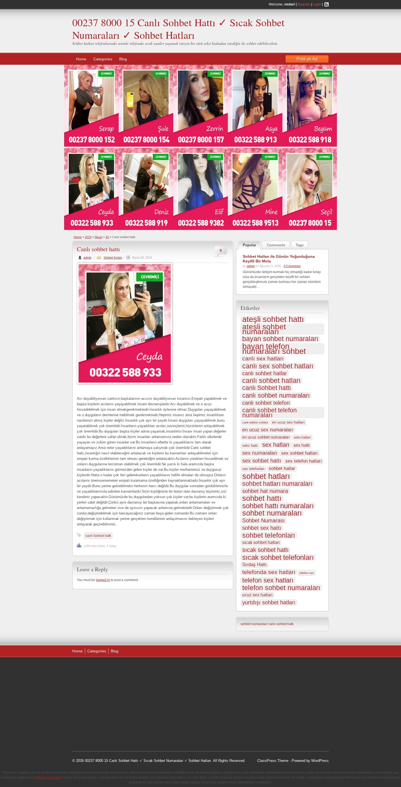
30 (107, 237)
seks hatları (302, 437)
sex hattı (302, 445)
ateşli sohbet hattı (273, 319)
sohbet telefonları (268, 535)
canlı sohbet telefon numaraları (269, 412)
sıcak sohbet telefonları (278, 557)
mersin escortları (99, 723)
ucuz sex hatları (257, 595)
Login (317, 4)
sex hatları (275, 445)
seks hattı (250, 445)
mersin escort (100, 730)
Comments (276, 245)
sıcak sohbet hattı (265, 550)
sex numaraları (259, 453)
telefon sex (307, 573)
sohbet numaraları (272, 513)
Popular (249, 245)
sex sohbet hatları (299, 453)
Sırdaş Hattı (254, 564)
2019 (88, 237)
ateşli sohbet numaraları (264, 329)
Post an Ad (307, 59)
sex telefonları (253, 469)
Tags (300, 245)
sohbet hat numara (265, 491)
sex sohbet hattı (261, 461)
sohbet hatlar (282, 468)
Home (81, 59)
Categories (102, 59)
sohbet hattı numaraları (278, 506)
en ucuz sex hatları (288, 422)
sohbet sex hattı (261, 528)
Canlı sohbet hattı (98, 249)
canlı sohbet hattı (281, 624)
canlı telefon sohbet (255, 422)
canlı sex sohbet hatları (277, 366)
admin (87, 257)
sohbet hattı (262, 498)
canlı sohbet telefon (266, 403)
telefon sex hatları (268, 580)
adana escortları (114, 668)
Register (304, 4)
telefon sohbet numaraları (281, 588)
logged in (103, 580)
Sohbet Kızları (113, 257)
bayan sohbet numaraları (280, 339)
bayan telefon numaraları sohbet (274, 348)
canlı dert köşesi (99, 709)
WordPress (320, 761)
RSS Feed (326, 4)
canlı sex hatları (263, 359)
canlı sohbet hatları (271, 381)
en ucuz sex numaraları (267, 430)
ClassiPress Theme (272, 761)
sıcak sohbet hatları (261, 542)
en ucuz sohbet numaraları (266, 437)
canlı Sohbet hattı (98, 536)
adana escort (87, 668)
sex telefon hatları (303, 461)
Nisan (98, 237)
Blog (123, 59)
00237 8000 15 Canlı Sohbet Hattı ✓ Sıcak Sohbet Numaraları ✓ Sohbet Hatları (178, 28)
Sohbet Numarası (263, 520)
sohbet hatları (266, 476)
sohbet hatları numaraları (277, 484)
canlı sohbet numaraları (276, 395)
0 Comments (292, 266)
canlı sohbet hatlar (264, 373)
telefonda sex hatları (268, 572)
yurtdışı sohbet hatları (268, 602)
